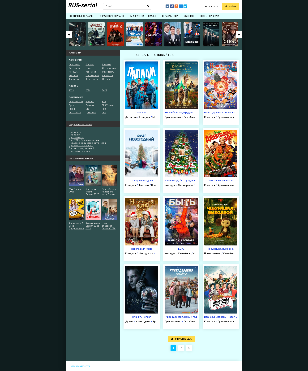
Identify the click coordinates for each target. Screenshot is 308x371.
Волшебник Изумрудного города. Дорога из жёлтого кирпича (181, 112)
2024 (88, 90)
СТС (87, 109)
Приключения (173, 116)
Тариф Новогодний (141, 180)
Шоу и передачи (210, 16)
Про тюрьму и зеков (79, 151)
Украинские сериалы (112, 16)
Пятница (90, 105)
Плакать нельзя (141, 316)
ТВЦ (104, 112)
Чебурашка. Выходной (220, 248)
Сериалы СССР (170, 16)
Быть (181, 248)
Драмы (89, 68)
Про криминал (76, 137)
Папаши (141, 112)
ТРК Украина (108, 105)
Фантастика (92, 79)
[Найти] (148, 6)
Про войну (74, 134)
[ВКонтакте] (167, 6)
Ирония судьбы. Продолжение (181, 180)
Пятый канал (75, 112)
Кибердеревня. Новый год (181, 316)
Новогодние (143, 321)
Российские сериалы (81, 16)
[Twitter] (185, 6)
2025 (104, 90)
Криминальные (227, 185)
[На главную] (82, 6)
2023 (71, 90)
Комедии (73, 71)
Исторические (109, 68)
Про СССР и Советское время (84, 140)
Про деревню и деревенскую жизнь (87, 142)
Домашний (91, 112)
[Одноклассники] (176, 6)
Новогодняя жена (141, 248)
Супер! (72, 105)
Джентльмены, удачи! (220, 180)
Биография (74, 64)
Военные (106, 64)
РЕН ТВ (72, 109)
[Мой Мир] (181, 6)
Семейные (190, 116)
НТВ (104, 101)
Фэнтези (143, 185)
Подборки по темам (80, 124)
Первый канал (76, 101)
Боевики (90, 64)
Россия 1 (90, 101)
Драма (129, 321)
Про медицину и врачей (81, 148)
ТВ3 (104, 109)
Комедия (144, 116)
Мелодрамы (185, 185)
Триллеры (74, 79)
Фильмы (189, 16)
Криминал (91, 71)
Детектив (131, 116)
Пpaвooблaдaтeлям (79, 365)
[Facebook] (172, 6)
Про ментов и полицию (81, 145)
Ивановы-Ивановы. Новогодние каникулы (220, 316)
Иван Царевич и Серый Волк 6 (220, 112)
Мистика (73, 75)
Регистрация (211, 6)
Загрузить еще (183, 338)
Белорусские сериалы (143, 16)
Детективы (74, 68)
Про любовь (75, 131)
